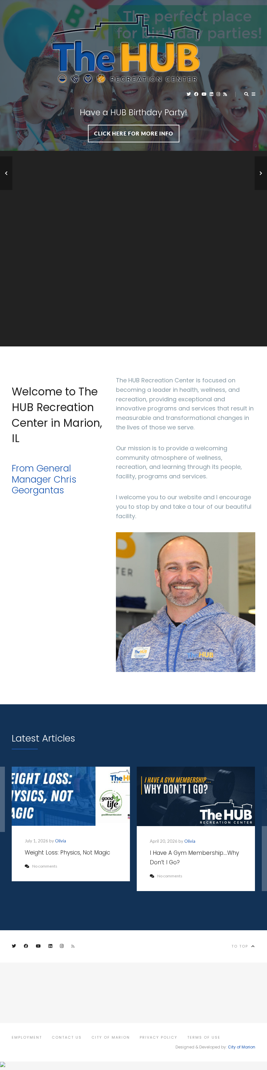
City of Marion (110, 1037)
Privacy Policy (158, 1037)
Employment (27, 1037)
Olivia (60, 840)
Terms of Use (203, 1037)
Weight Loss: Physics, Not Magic (67, 852)
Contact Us (67, 1037)
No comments (44, 866)
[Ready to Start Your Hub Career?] (6, 173)
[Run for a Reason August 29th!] (261, 173)
